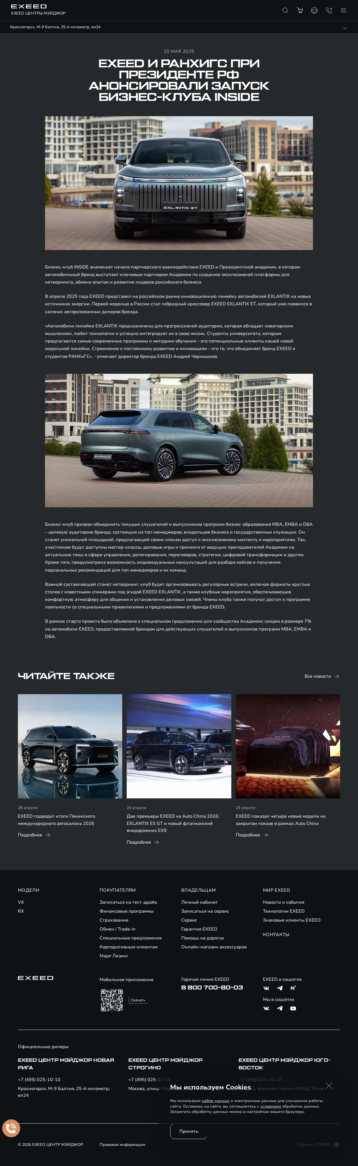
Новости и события (283, 902)
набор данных (216, 1100)
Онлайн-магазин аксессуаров (214, 947)
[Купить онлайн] (299, 10)
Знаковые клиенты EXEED (292, 920)
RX (21, 911)
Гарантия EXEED (199, 929)
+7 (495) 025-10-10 (39, 1080)
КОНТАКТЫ (276, 935)
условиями (270, 1106)
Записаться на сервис (205, 911)
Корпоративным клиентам (129, 947)
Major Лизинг (114, 956)
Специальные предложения (131, 938)
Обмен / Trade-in (118, 929)
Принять (188, 1131)
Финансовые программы (127, 911)
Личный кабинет (199, 902)
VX (21, 902)
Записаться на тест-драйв (128, 902)
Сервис (189, 920)
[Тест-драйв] (314, 10)
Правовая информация (122, 1144)
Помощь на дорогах (202, 938)
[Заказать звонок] (329, 10)
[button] (329, 1085)
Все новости (318, 676)
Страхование (114, 920)
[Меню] (343, 10)
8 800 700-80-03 (212, 988)
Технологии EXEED (284, 911)
